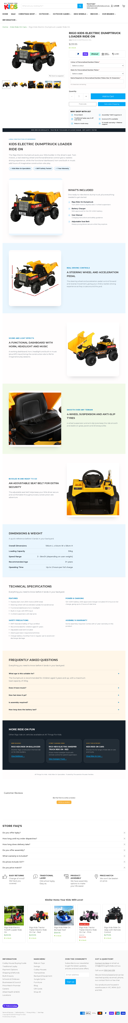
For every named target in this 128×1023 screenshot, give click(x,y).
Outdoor (44, 14)
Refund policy (20, 1012)
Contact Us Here (102, 963)
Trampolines (39, 973)
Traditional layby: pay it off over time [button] (83, 119)
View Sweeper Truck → (58, 759)
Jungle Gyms (39, 979)
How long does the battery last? (22, 710)
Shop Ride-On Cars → (94, 756)
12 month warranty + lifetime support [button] (112, 123)
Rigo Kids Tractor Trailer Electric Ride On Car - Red (38, 929)
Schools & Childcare (10, 979)
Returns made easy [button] (81, 123)
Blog (36, 986)
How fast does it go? (17, 695)
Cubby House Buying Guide (14, 963)
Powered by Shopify (9, 1016)
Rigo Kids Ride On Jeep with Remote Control (112, 929)
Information (9, 20)
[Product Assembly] (79, 880)
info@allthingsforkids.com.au (98, 6)
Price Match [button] (78, 115)
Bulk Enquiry (8, 976)
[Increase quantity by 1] (86, 96)
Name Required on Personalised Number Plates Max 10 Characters (95, 78)
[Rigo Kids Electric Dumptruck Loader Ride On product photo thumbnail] (23, 85)
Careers (5, 989)
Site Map (41, 1012)
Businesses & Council (11, 982)
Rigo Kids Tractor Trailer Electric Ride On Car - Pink (88, 929)
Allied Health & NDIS (11, 992)
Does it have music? (17, 688)
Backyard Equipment (43, 976)
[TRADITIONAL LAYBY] (48, 880)
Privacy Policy (31, 1012)
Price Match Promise (11, 986)
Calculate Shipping (111, 104)
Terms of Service (7, 1012)
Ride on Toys (39, 963)
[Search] (80, 6)
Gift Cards (38, 989)
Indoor (94, 14)
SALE (13, 14)
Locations (6, 995)
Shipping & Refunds (11, 973)
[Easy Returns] (17, 880)
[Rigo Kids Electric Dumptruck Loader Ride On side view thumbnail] (49, 85)
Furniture (38, 982)
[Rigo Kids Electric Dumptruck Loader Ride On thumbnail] (6, 85)
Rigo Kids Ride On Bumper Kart (62, 928)
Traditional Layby (9, 966)
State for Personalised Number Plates (85, 70)
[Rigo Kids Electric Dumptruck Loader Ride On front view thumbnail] (57, 85)
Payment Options (10, 970)
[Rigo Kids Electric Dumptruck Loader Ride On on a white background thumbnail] (15, 85)
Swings (37, 966)
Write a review (64, 802)
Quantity (72, 91)
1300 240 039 (92, 8)
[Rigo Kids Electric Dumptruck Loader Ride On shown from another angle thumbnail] (32, 85)
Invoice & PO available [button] (110, 119)
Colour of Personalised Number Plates (85, 62)
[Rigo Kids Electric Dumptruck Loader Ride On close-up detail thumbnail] (40, 85)
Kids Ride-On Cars (18, 27)
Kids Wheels (80, 14)
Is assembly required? (18, 702)
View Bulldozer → (18, 756)
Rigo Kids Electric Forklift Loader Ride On (13, 929)
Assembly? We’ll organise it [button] (112, 115)
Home (5, 14)
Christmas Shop (26, 14)
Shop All (37, 992)
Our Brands (108, 14)
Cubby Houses (40, 970)
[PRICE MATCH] (110, 880)
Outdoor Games (61, 14)
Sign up (70, 981)
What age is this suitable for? (21, 674)
